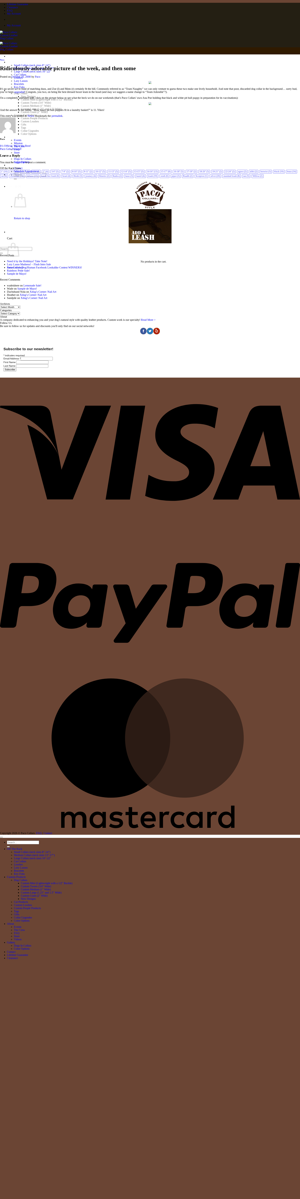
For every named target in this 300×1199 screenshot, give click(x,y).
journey (91, 176)
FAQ (9, 10)
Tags (23, 127)
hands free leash (50, 176)
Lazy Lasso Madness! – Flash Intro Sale (29, 264)
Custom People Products (34, 118)
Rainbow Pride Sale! (18, 270)
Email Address (12, 358)
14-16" (152, 171)
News (2, 60)
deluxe (32, 176)
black (279, 171)
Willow (257, 176)
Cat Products (21, 901)
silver (215, 176)
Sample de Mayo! (16, 273)
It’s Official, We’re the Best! (15, 145)
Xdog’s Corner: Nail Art (43, 291)
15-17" (165, 171)
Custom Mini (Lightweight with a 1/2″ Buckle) (46, 99)
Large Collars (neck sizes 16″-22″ (32, 858)
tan (246, 176)
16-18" (178, 171)
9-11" (88, 171)
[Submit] (15, 179)
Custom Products (16, 876)
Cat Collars (20, 74)
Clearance (12, 7)
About (10, 137)
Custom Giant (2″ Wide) (34, 112)
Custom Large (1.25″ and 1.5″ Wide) (41, 892)
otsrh (164, 176)
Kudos (117, 176)
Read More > (148, 319)
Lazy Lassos (21, 80)
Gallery (11, 942)
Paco (37, 76)
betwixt (266, 171)
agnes (242, 171)
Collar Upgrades (30, 130)
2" (45, 171)
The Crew (19, 929)
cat (4, 176)
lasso (129, 176)
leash (152, 176)
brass (291, 171)
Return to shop (22, 218)
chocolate (17, 176)
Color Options (28, 133)
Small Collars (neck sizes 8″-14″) (32, 852)
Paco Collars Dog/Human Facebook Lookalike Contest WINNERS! (44, 267)
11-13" (113, 171)
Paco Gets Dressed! (11, 148)
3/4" (55, 171)
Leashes (18, 864)
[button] (18, 186)
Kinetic (104, 176)
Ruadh (187, 176)
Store (17, 152)
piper (176, 176)
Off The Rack (15, 62)
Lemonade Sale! (32, 285)
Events (17, 140)
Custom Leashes (30, 121)
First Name (9, 362)
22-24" (230, 171)
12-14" (126, 171)
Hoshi (78, 176)
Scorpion (201, 176)
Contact (48, 833)
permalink (57, 115)
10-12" (100, 171)
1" (4, 171)
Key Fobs (19, 87)
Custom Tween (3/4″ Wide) (36, 102)
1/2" (36, 171)
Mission (18, 143)
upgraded (19, 91)
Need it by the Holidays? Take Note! (27, 261)
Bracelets (19, 83)
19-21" (217, 171)
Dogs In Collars (22, 158)
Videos (18, 939)
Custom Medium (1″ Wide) (36, 105)
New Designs (28, 898)
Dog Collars (20, 880)
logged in (19, 162)
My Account (14, 13)
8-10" (76, 171)
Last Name (9, 365)
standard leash (231, 176)
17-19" (191, 171)
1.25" (25, 171)
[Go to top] (1, 837)
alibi (253, 171)
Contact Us (13, 165)
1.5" (14, 171)
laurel (140, 176)
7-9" (65, 171)
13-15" (139, 171)
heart (66, 176)
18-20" (204, 171)
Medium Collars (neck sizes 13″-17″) (34, 855)
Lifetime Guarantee (17, 4)
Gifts (23, 124)
